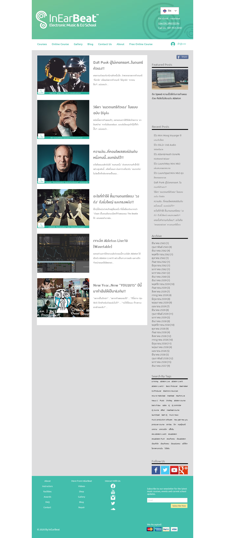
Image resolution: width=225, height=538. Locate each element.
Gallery (81, 496)
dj (169, 405)
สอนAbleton (172, 434)
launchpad (156, 415)
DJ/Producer (156, 391)
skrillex (169, 424)
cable (164, 405)
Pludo (162, 400)
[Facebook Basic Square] (156, 470)
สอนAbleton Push (158, 439)
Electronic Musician (170, 391)
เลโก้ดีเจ (184, 443)
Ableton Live (165, 381)
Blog (81, 502)
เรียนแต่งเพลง (175, 443)
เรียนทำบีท (155, 443)
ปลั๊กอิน (171, 429)
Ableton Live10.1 (158, 386)
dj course (155, 410)
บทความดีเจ (163, 429)
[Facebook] (113, 486)
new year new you (181, 420)
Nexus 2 (155, 400)
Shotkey (169, 400)
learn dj (164, 415)
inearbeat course (173, 410)
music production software (162, 420)
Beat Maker (184, 386)
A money (155, 381)
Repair (81, 507)
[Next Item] (182, 79)
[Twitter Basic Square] (165, 470)
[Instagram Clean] (113, 497)
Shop (81, 491)
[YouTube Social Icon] (174, 470)
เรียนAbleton (181, 439)
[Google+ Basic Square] (183, 470)
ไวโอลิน (167, 448)
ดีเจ (175, 424)
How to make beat (158, 396)
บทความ (154, 429)
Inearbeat (170, 396)
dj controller (176, 405)
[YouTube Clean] (113, 491)
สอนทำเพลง (171, 439)
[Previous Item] (157, 79)
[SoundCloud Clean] (113, 509)
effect (163, 410)
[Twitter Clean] (113, 503)
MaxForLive (180, 396)
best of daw (156, 405)
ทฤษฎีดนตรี (182, 424)
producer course (158, 424)
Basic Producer (172, 386)
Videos (81, 486)
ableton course (179, 400)
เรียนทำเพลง (165, 443)
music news (173, 415)
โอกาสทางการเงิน (157, 448)
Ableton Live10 (177, 381)
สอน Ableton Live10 (159, 434)
